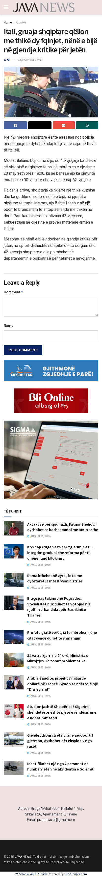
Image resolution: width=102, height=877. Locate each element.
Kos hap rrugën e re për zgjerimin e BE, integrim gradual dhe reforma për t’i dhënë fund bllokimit (60, 552)
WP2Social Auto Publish (31, 874)
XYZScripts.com (76, 874)
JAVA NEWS (23, 856)
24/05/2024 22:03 (30, 60)
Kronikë (21, 22)
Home (8, 22)
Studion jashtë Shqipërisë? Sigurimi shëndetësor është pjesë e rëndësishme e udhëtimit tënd (61, 712)
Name (8, 326)
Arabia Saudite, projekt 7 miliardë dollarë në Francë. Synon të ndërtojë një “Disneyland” (62, 684)
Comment (13, 292)
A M (7, 60)
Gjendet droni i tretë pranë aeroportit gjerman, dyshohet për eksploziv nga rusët (60, 741)
